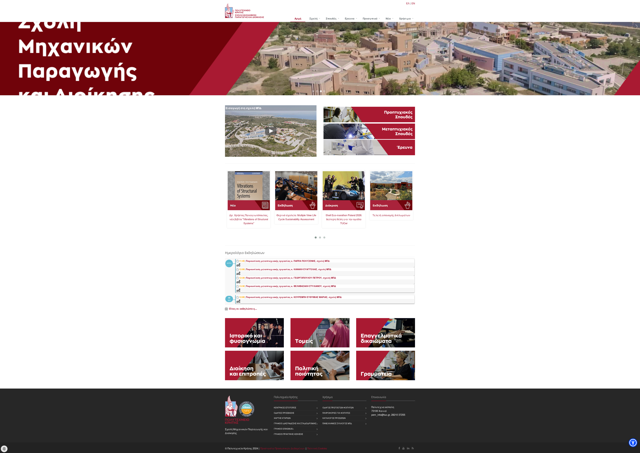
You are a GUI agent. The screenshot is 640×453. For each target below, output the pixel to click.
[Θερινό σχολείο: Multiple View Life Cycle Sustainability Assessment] (249, 192)
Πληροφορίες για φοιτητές (336, 413)
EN (413, 3)
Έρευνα (349, 18)
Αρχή (297, 18)
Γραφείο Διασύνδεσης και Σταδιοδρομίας (295, 423)
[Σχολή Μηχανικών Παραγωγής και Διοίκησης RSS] (413, 448)
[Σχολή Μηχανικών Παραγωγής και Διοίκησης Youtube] (403, 448)
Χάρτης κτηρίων (282, 418)
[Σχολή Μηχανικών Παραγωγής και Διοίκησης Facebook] (399, 448)
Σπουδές (331, 18)
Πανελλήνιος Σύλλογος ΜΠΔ (337, 423)
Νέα (388, 18)
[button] (633, 442)
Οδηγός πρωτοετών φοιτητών (338, 407)
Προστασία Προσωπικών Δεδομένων (282, 448)
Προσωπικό (370, 18)
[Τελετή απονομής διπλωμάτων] (344, 192)
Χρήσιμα (405, 18)
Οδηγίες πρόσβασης (284, 413)
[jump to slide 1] (317, 91)
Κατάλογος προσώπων (334, 418)
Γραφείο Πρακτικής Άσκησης (288, 434)
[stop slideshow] (324, 91)
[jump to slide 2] (321, 91)
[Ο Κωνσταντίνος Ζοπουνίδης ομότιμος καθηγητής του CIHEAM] (391, 192)
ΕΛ (408, 3)
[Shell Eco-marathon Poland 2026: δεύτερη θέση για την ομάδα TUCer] (296, 192)
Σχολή (314, 18)
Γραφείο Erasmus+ (284, 428)
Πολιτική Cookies (317, 448)
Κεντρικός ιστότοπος (285, 407)
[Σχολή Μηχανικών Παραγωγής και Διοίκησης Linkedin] (408, 448)
